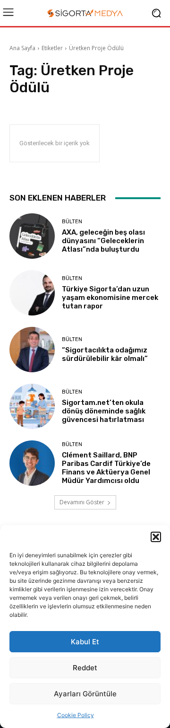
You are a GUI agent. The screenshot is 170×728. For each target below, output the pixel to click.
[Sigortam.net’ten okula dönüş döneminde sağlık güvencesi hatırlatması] (32, 406)
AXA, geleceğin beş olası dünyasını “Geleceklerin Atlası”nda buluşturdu (103, 241)
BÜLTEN (72, 221)
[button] (156, 537)
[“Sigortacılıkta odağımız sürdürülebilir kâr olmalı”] (32, 349)
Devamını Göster (82, 502)
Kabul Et (85, 641)
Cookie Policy (75, 715)
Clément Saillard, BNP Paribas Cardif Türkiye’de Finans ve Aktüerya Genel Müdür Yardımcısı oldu (106, 468)
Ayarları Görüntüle (85, 693)
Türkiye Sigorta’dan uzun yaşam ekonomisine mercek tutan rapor (110, 297)
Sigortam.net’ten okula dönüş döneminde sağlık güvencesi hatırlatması (103, 411)
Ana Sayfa (22, 48)
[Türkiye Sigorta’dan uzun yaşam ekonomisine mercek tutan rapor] (32, 293)
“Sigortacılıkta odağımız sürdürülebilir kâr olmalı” (105, 354)
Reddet (85, 667)
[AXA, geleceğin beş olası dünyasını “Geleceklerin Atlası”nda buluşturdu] (32, 236)
